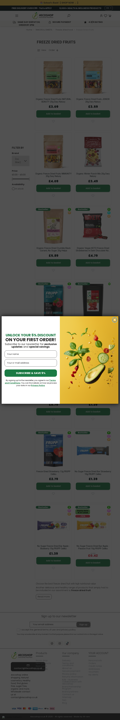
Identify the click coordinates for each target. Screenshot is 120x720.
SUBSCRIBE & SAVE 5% (31, 373)
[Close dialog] (114, 320)
